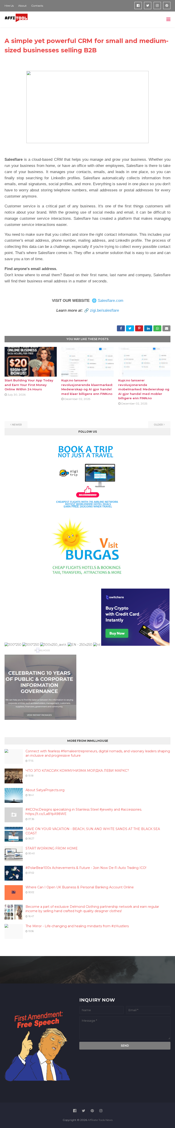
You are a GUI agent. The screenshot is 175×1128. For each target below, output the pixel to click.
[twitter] (147, 5)
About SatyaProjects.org (45, 790)
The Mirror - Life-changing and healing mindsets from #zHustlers (77, 926)
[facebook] (138, 5)
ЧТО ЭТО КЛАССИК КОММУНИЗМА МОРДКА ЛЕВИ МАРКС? (77, 771)
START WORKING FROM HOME (52, 848)
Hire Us (9, 5)
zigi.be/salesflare (104, 310)
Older (158, 424)
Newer (17, 424)
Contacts (37, 5)
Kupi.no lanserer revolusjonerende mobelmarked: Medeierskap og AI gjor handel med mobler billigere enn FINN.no (143, 389)
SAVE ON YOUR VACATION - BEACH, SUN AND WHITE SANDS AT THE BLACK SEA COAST (93, 831)
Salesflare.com (110, 300)
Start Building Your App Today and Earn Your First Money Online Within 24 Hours (29, 384)
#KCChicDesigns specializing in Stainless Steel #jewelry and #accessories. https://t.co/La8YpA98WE (84, 811)
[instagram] (157, 5)
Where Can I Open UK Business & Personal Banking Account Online (80, 887)
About (22, 5)
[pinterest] (166, 5)
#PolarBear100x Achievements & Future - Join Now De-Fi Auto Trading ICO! (86, 868)
